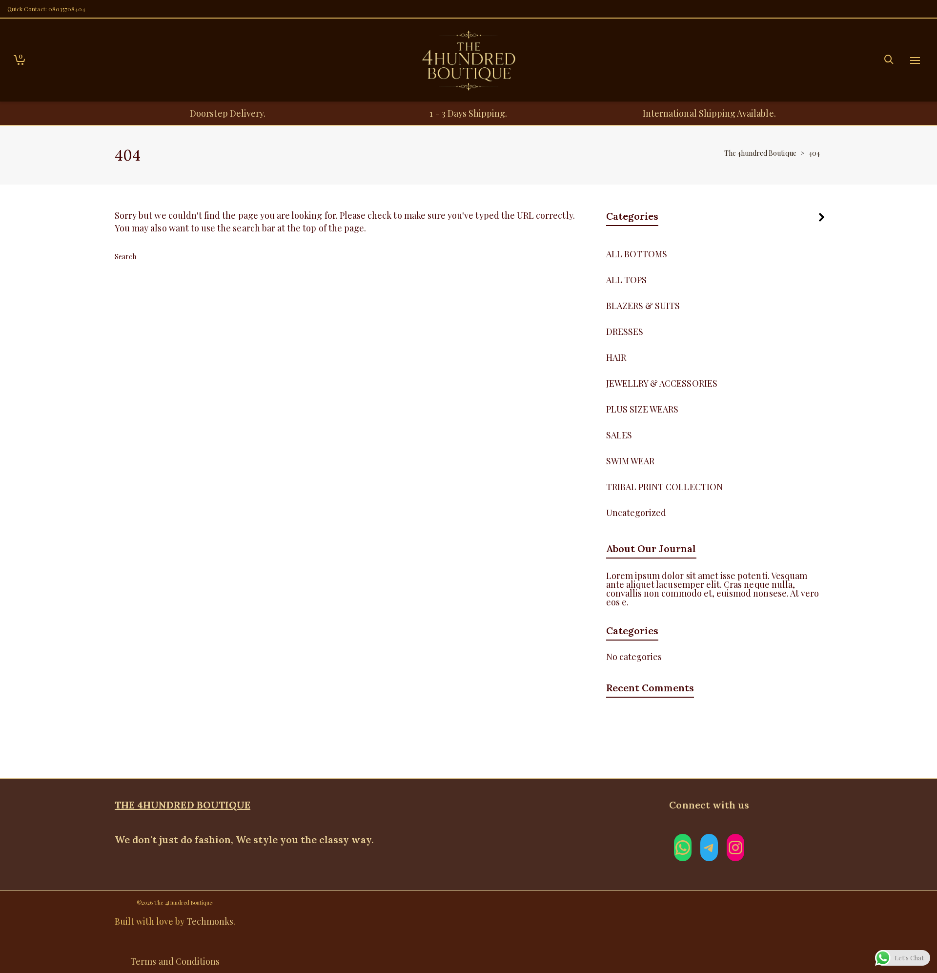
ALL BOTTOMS (637, 254)
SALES (619, 435)
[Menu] (915, 61)
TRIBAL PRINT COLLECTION (664, 487)
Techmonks (209, 921)
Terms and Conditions (175, 961)
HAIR (616, 357)
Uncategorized (636, 512)
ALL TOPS (626, 280)
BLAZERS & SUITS (643, 305)
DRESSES (624, 331)
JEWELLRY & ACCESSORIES (661, 383)
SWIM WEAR (630, 461)
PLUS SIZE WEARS (642, 409)
